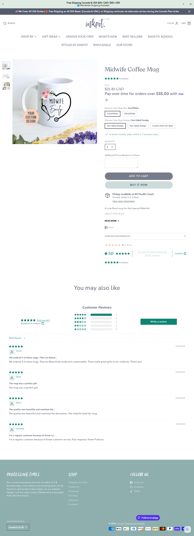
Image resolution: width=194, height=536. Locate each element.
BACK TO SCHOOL (160, 36)
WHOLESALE (102, 45)
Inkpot (120, 524)
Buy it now (139, 184)
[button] (112, 78)
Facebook (73, 504)
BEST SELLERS (132, 36)
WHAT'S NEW (108, 36)
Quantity (110, 141)
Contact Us (73, 486)
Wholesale (73, 491)
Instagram (73, 500)
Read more (111, 221)
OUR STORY (124, 45)
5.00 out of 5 (43, 320)
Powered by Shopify (135, 524)
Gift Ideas (50, 36)
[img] (16, 346)
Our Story (73, 495)
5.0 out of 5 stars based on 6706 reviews (152, 253)
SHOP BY (27, 36)
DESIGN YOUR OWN (80, 36)
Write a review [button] (158, 321)
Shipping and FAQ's (78, 482)
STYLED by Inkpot (74, 45)
